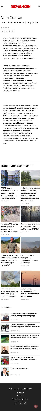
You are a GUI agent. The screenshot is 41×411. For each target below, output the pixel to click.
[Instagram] (25, 403)
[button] (39, 6)
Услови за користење (20, 399)
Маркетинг (20, 396)
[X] (20, 403)
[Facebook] (15, 403)
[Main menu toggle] (2, 6)
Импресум (20, 393)
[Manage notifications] (36, 406)
